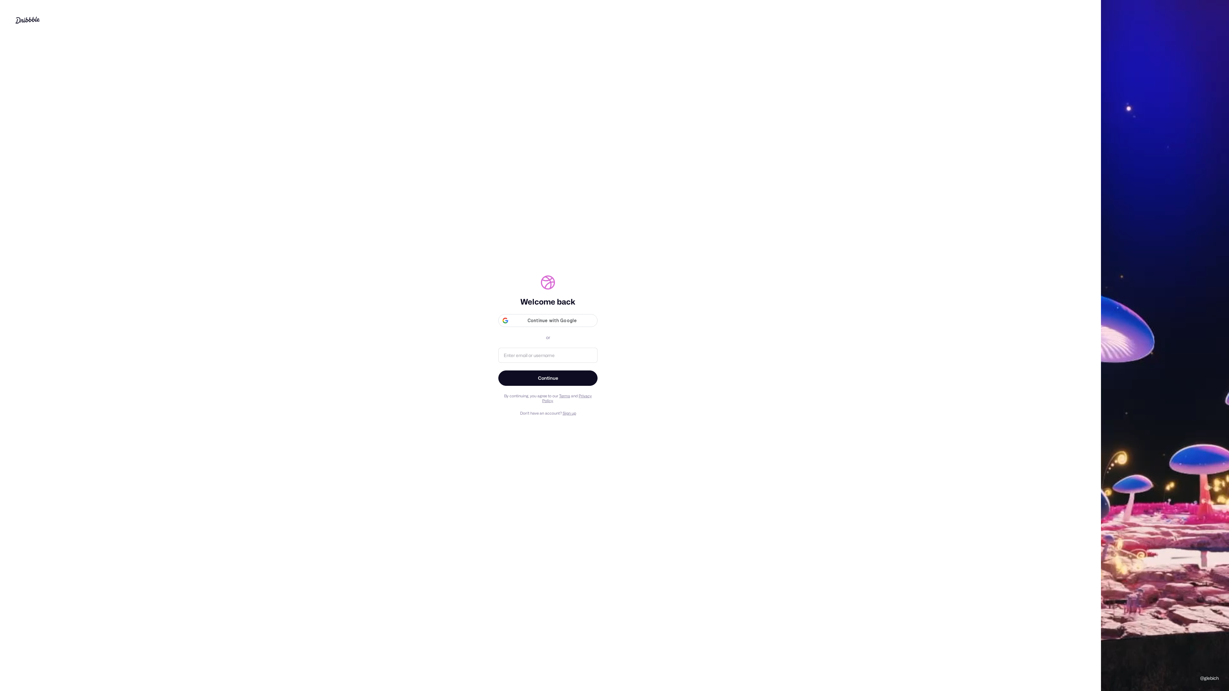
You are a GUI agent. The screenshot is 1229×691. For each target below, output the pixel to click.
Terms (564, 395)
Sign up (569, 413)
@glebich (1209, 678)
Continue (548, 378)
